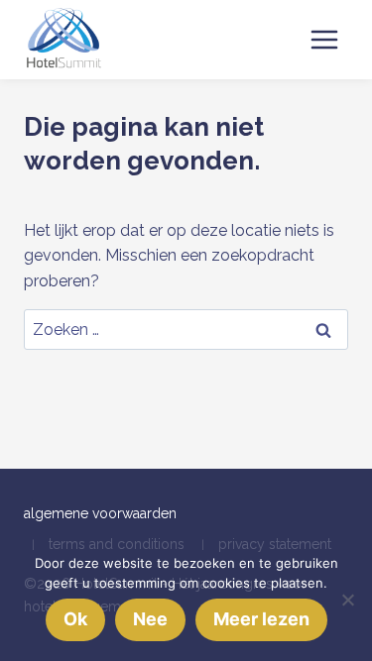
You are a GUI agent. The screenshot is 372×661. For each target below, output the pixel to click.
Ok (75, 618)
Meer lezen (261, 618)
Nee (150, 618)
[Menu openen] (324, 39)
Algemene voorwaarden (100, 513)
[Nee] (347, 599)
